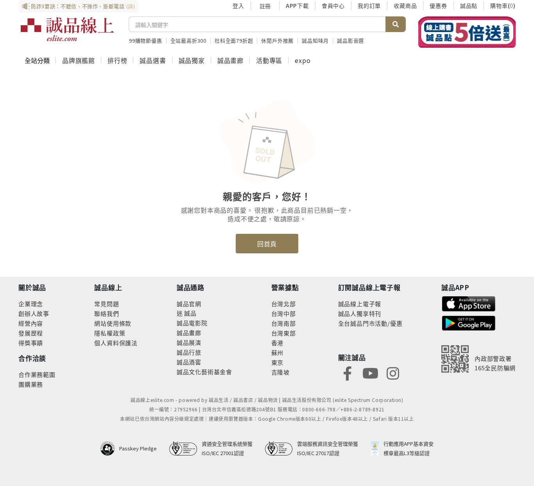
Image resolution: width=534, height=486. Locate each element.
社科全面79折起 (234, 40)
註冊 (265, 6)
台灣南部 (283, 323)
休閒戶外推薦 (277, 40)
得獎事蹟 (30, 343)
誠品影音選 (350, 40)
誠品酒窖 (189, 362)
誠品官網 (189, 303)
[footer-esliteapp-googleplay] (468, 322)
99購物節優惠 (145, 40)
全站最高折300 (188, 40)
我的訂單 (369, 5)
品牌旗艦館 (78, 60)
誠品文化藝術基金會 (204, 372)
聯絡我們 (106, 313)
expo (302, 60)
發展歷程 (30, 333)
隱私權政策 (109, 333)
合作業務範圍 (37, 374)
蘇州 (277, 352)
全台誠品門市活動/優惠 (370, 323)
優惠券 (438, 5)
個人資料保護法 (116, 343)
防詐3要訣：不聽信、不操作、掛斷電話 (83, 6)
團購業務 (30, 384)
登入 (238, 5)
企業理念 (30, 303)
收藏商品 (405, 5)
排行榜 (117, 60)
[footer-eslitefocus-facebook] (347, 372)
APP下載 (297, 5)
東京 (277, 362)
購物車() (503, 5)
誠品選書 (153, 60)
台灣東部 (283, 333)
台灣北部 (283, 303)
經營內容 (30, 323)
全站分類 (37, 60)
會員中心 (333, 5)
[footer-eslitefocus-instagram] (392, 372)
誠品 (190, 313)
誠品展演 (189, 342)
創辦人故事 (33, 313)
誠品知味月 (315, 40)
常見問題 (106, 303)
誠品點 (468, 5)
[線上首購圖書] (467, 32)
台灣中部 (283, 313)
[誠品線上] (67, 29)
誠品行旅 (189, 352)
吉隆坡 (280, 372)
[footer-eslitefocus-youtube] (370, 372)
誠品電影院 (192, 323)
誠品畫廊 (230, 60)
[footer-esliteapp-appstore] (468, 303)
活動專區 (269, 60)
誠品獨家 (192, 60)
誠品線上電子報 (360, 303)
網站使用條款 (112, 323)
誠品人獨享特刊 (360, 313)
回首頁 (267, 243)
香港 (277, 343)
